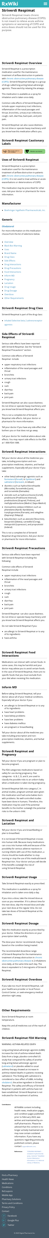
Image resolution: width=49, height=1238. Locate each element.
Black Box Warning (13, 245)
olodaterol (7, 1082)
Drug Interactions (12, 264)
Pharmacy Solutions (11, 1199)
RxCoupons (7, 1191)
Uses (6, 249)
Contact (5, 1211)
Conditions (7, 1187)
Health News (8, 1179)
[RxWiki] (10, 3)
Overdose (9, 294)
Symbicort (30, 479)
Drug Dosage (10, 290)
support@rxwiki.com (29, 1146)
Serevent (20, 482)
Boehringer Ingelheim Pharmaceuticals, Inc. (24, 210)
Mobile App (7, 1195)
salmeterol (9, 482)
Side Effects (9, 260)
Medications (7, 1183)
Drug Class (9, 257)
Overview (8, 242)
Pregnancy (9, 279)
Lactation (8, 283)
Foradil (19, 479)
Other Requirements (14, 298)
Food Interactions (12, 272)
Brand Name (10, 253)
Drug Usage (10, 287)
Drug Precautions (12, 268)
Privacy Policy (8, 1207)
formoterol (9, 479)
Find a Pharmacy (10, 1175)
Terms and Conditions (12, 1203)
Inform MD (9, 275)
